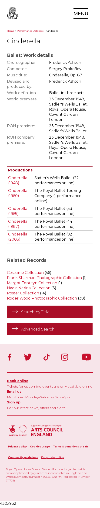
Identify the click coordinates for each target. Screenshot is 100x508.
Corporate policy (52, 457)
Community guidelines (23, 457)
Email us (14, 391)
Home (10, 30)
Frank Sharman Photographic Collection (44, 278)
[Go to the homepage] (12, 13)
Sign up (13, 402)
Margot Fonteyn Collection (32, 283)
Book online (17, 381)
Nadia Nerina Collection (28, 288)
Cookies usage (40, 446)
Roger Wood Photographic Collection (42, 298)
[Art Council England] (36, 437)
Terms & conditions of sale (70, 446)
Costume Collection (25, 272)
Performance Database (30, 30)
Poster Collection (23, 293)
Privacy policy (17, 446)
